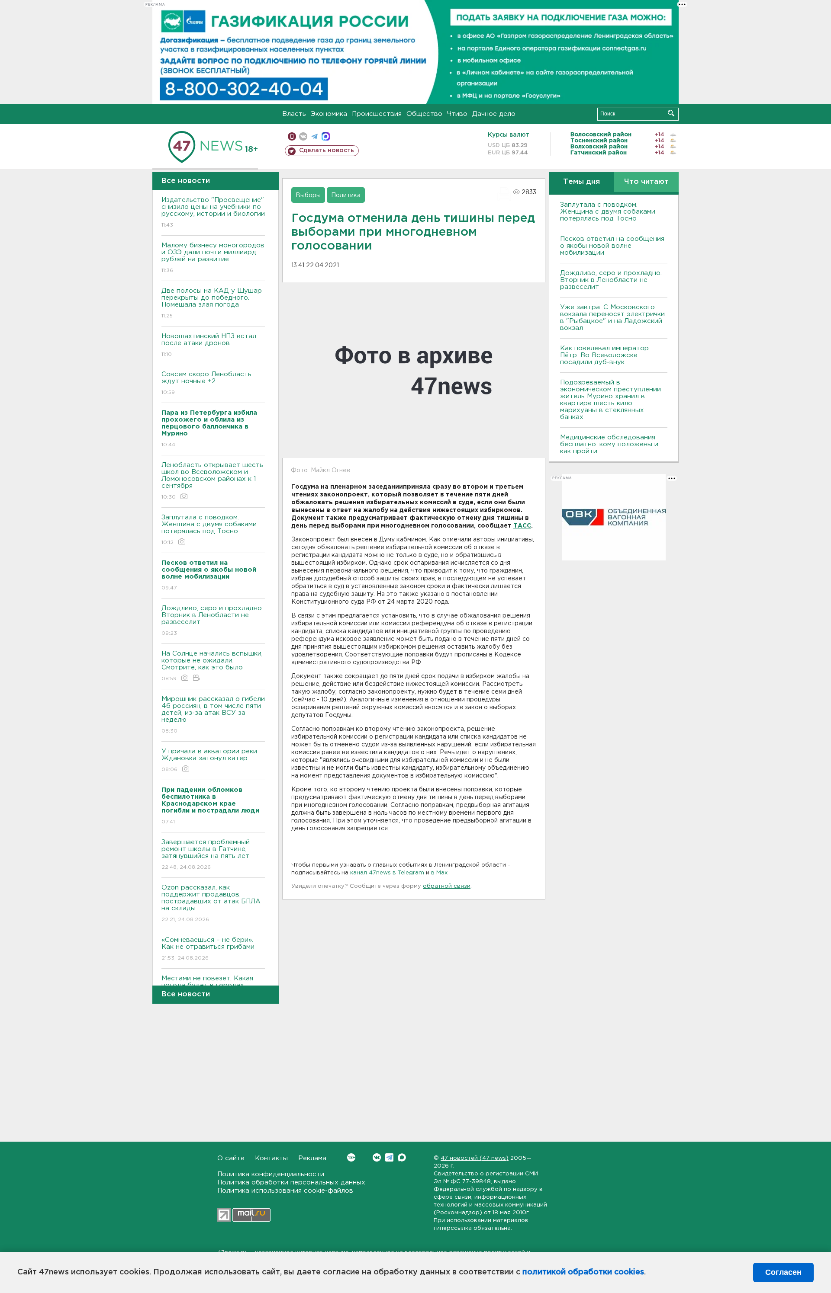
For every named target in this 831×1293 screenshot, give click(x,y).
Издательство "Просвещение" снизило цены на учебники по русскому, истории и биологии (213, 212)
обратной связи (446, 886)
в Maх (439, 873)
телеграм (314, 136)
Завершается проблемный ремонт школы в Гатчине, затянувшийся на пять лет (205, 854)
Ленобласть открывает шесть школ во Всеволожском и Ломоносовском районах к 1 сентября (212, 480)
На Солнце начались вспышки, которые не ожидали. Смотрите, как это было (212, 666)
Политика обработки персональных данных (291, 1182)
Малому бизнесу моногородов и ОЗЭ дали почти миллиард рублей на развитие (212, 258)
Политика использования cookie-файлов (285, 1191)
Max (402, 1157)
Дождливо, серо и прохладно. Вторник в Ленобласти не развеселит (212, 620)
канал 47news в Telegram (387, 873)
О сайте (231, 1158)
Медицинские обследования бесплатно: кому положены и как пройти (609, 444)
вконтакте (303, 136)
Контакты (271, 1158)
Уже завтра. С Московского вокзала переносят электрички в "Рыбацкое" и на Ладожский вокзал (612, 317)
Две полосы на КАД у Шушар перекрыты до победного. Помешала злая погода (211, 303)
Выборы (308, 195)
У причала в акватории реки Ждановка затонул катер (209, 760)
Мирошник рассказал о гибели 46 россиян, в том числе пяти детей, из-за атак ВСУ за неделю (213, 714)
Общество (424, 114)
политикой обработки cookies (583, 1272)
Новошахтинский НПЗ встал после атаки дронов (208, 345)
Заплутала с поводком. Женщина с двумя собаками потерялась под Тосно (209, 530)
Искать (671, 113)
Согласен (783, 1272)
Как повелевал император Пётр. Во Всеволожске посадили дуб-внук (604, 355)
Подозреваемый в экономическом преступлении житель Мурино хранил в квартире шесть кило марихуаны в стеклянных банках (610, 400)
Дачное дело (493, 114)
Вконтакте (377, 1157)
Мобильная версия (292, 136)
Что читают (646, 182)
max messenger (326, 136)
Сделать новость (326, 150)
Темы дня (581, 182)
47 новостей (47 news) (475, 1158)
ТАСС (522, 525)
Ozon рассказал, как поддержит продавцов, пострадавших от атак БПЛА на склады (211, 903)
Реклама (312, 1158)
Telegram (389, 1157)
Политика (346, 195)
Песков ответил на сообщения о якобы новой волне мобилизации (612, 246)
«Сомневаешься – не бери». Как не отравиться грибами (207, 948)
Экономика (329, 114)
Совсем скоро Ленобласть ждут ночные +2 (206, 383)
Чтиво (457, 114)
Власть (294, 114)
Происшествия (377, 114)
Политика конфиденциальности (270, 1174)
